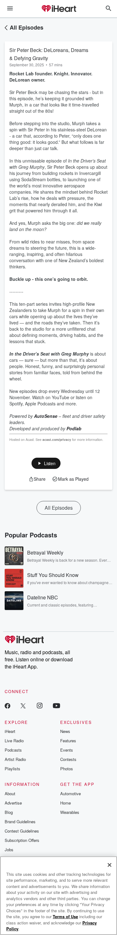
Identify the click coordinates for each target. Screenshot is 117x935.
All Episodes (26, 27)
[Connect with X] (23, 705)
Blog (9, 812)
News (65, 731)
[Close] (109, 865)
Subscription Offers (22, 840)
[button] (46, 463)
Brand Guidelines (20, 821)
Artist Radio (15, 759)
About (10, 793)
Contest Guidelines (22, 831)
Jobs (9, 849)
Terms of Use (65, 916)
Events (66, 750)
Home (65, 803)
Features (68, 741)
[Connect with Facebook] (7, 705)
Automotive (70, 793)
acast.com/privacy (56, 439)
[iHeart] (58, 9)
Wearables (69, 812)
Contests (68, 759)
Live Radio (14, 741)
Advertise (13, 803)
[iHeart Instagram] (39, 705)
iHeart (10, 731)
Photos (66, 769)
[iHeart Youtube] (56, 705)
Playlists (12, 769)
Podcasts (13, 750)
